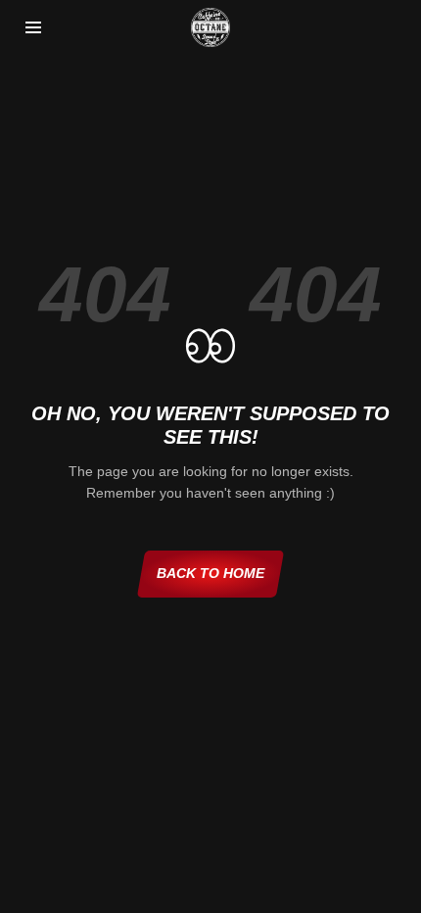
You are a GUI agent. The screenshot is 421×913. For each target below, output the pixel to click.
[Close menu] (33, 27)
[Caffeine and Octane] (210, 27)
